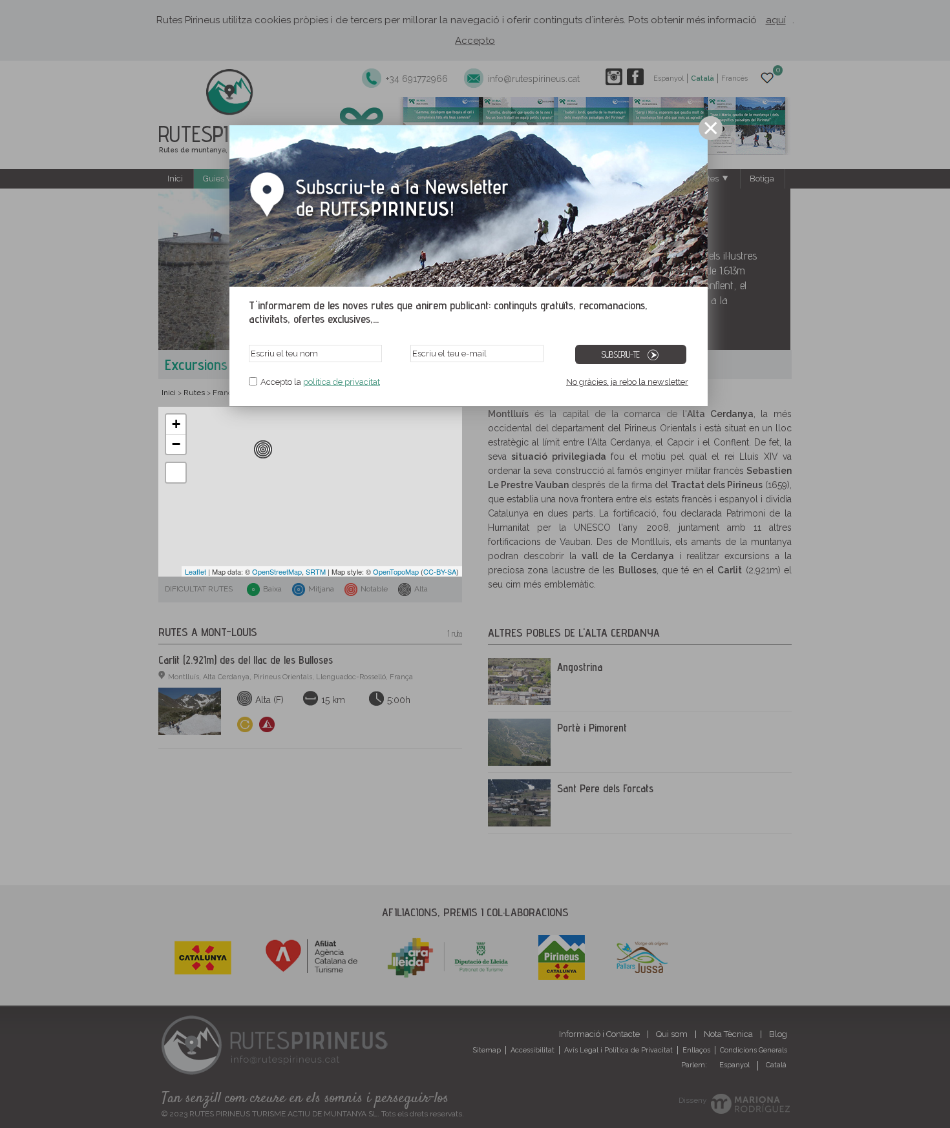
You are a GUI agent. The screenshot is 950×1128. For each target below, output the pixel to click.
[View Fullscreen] (175, 472)
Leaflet (195, 571)
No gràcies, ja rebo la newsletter (627, 382)
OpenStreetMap (277, 571)
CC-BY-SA (439, 571)
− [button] (176, 444)
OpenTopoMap (396, 571)
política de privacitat (341, 382)
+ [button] (176, 424)
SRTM (316, 571)
